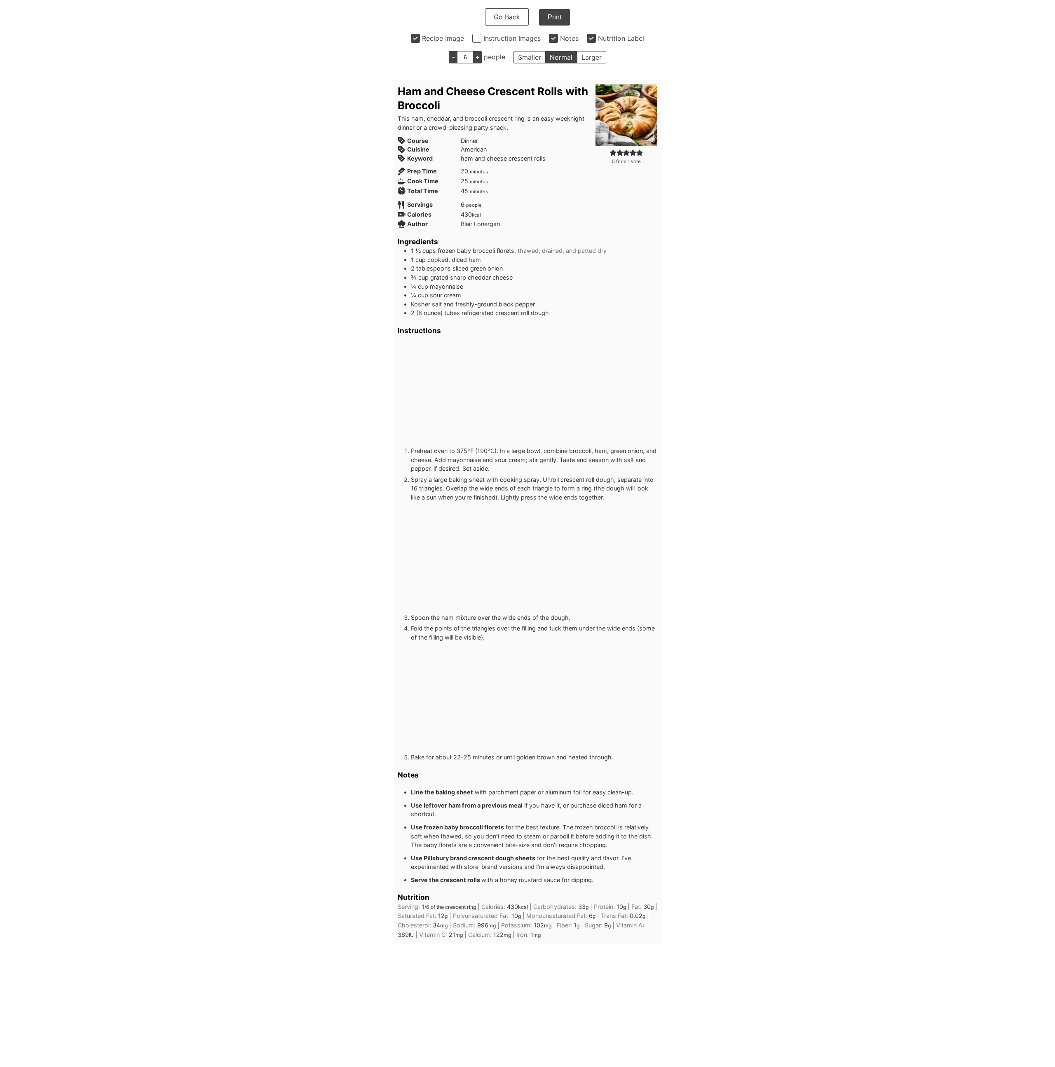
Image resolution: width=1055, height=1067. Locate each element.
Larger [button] (591, 57)
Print (554, 17)
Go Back (507, 17)
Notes (569, 38)
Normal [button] (561, 57)
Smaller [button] (529, 57)
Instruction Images (512, 38)
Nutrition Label (621, 38)
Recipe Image (443, 38)
